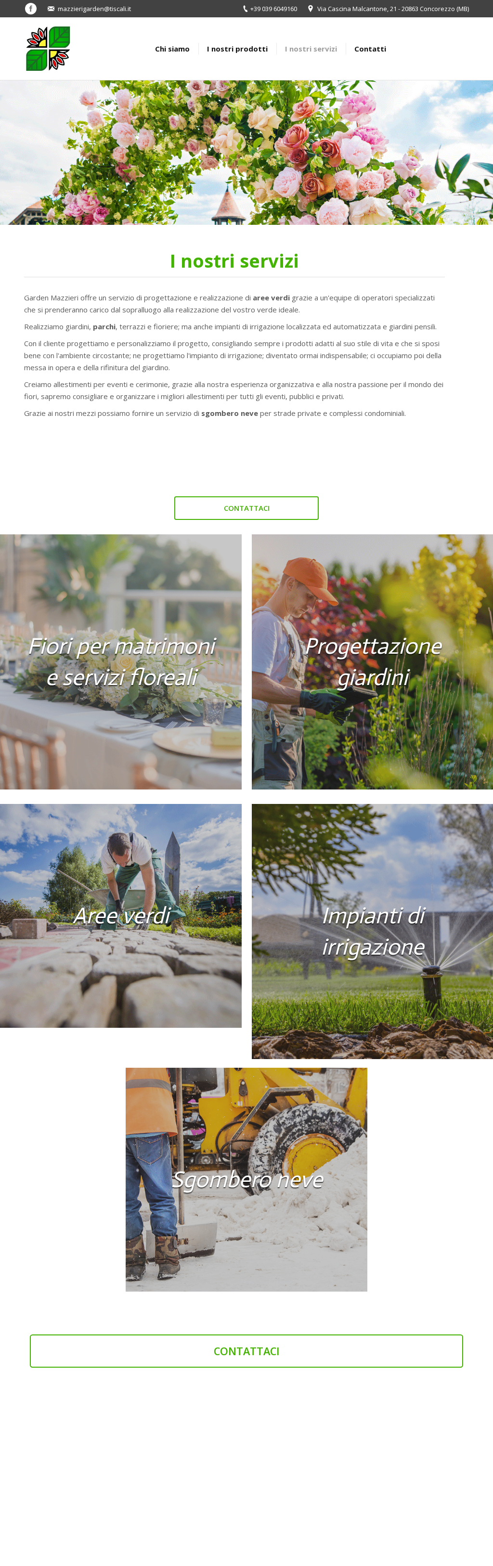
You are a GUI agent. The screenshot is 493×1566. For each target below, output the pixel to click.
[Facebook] (31, 8)
